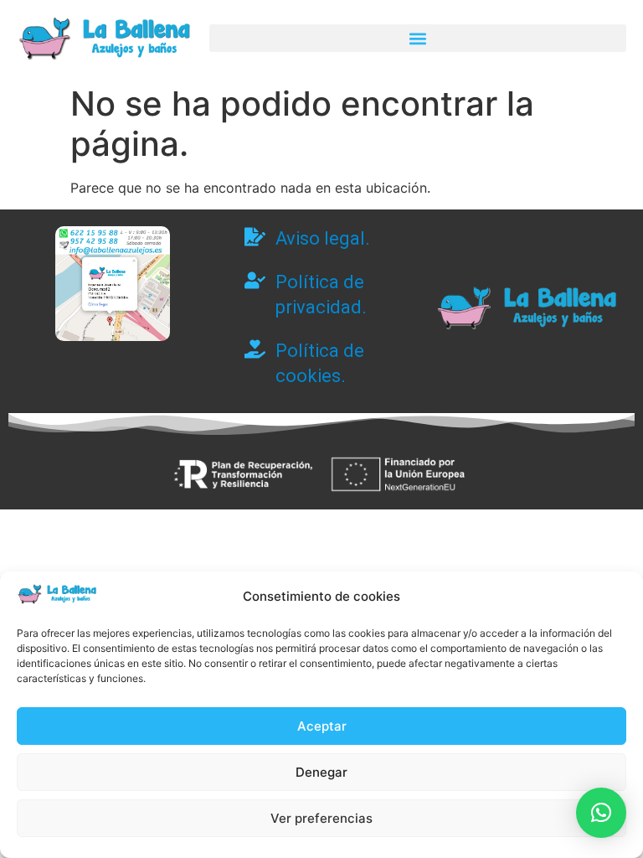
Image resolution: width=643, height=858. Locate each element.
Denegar (321, 772)
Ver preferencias (321, 818)
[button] (417, 38)
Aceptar (322, 726)
